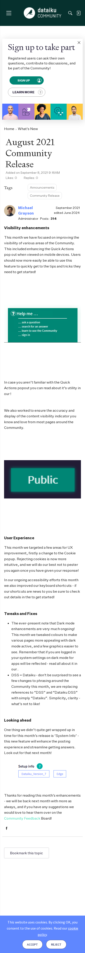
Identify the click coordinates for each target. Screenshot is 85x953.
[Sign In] (78, 13)
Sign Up (23, 80)
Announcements (42, 187)
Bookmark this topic (26, 853)
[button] (79, 42)
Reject (56, 944)
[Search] (70, 13)
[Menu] (9, 13)
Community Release (45, 195)
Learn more (23, 92)
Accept (32, 944)
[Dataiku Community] (42, 13)
